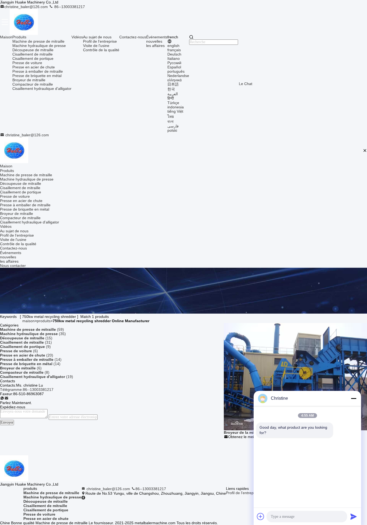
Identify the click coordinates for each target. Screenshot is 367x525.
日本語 (173, 84)
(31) (26, 342)
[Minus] (353, 398)
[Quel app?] (2, 398)
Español (174, 67)
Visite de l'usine (96, 45)
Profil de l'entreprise (100, 41)
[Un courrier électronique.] (6, 398)
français (174, 50)
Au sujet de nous (97, 37)
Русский (174, 63)
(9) (25, 346)
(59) (32, 329)
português (176, 71)
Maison (6, 37)
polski (172, 130)
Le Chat (245, 84)
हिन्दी (170, 98)
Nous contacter (13, 265)
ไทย (170, 116)
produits (44, 321)
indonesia (175, 107)
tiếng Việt (175, 111)
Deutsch (174, 54)
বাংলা (170, 121)
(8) (24, 372)
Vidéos (77, 37)
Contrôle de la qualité (101, 50)
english (173, 45)
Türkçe (173, 103)
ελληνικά (174, 80)
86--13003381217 (69, 7)
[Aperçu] (14, 150)
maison (28, 321)
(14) (31, 359)
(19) (36, 377)
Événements (156, 37)
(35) (33, 334)
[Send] (353, 516)
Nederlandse (178, 76)
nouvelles (154, 41)
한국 (171, 89)
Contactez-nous (132, 37)
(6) (19, 351)
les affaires (155, 45)
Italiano (173, 58)
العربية (172, 94)
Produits (19, 37)
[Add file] (260, 516)
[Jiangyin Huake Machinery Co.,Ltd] (24, 22)
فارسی (173, 126)
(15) (26, 338)
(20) (26, 355)
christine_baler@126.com (26, 7)
